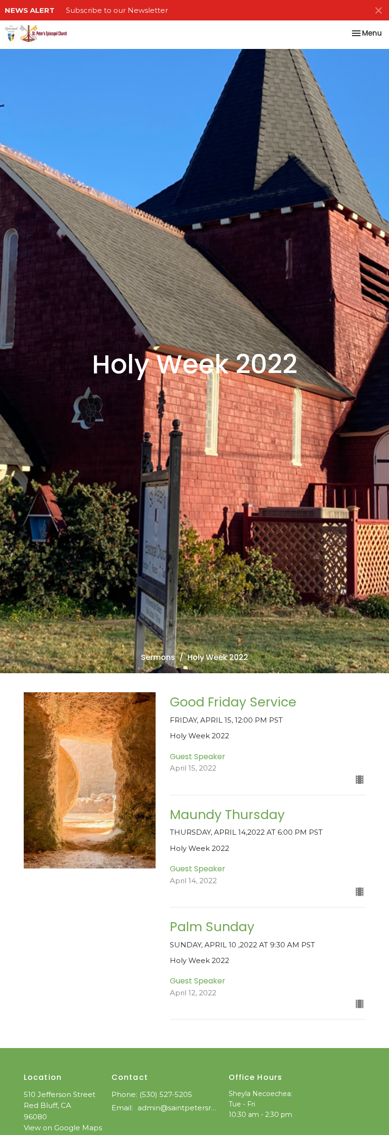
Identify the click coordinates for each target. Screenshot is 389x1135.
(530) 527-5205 (165, 1094)
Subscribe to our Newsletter (117, 10)
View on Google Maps (63, 1127)
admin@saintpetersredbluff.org (178, 1107)
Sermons (158, 657)
